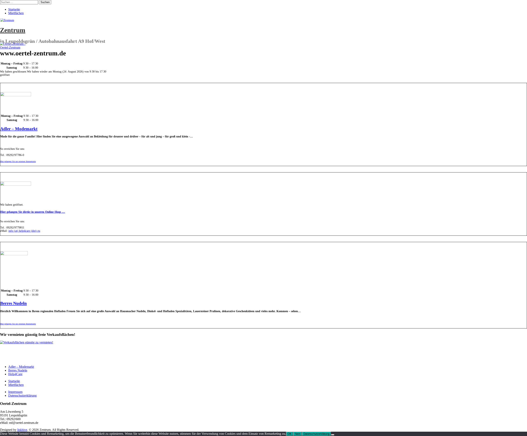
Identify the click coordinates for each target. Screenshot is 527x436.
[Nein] (332, 434)
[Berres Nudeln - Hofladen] (14, 254)
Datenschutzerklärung (22, 395)
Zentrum (12, 30)
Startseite (14, 9)
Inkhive (22, 429)
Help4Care (15, 374)
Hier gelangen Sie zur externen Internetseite (18, 161)
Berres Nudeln (13, 303)
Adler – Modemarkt (18, 128)
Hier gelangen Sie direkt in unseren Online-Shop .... (32, 211)
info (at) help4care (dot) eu (24, 230)
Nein (297, 433)
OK (289, 433)
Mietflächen (16, 13)
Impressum (15, 392)
